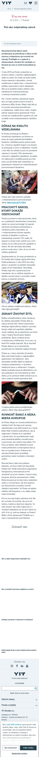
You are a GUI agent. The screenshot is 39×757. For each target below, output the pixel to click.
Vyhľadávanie (19, 683)
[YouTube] (27, 666)
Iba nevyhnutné (11, 748)
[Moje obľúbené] (30, 3)
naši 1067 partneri (14, 724)
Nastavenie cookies (19, 753)
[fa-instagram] (12, 666)
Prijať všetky (28, 748)
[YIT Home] (6, 3)
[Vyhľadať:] (35, 688)
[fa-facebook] (17, 666)
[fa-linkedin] (22, 666)
